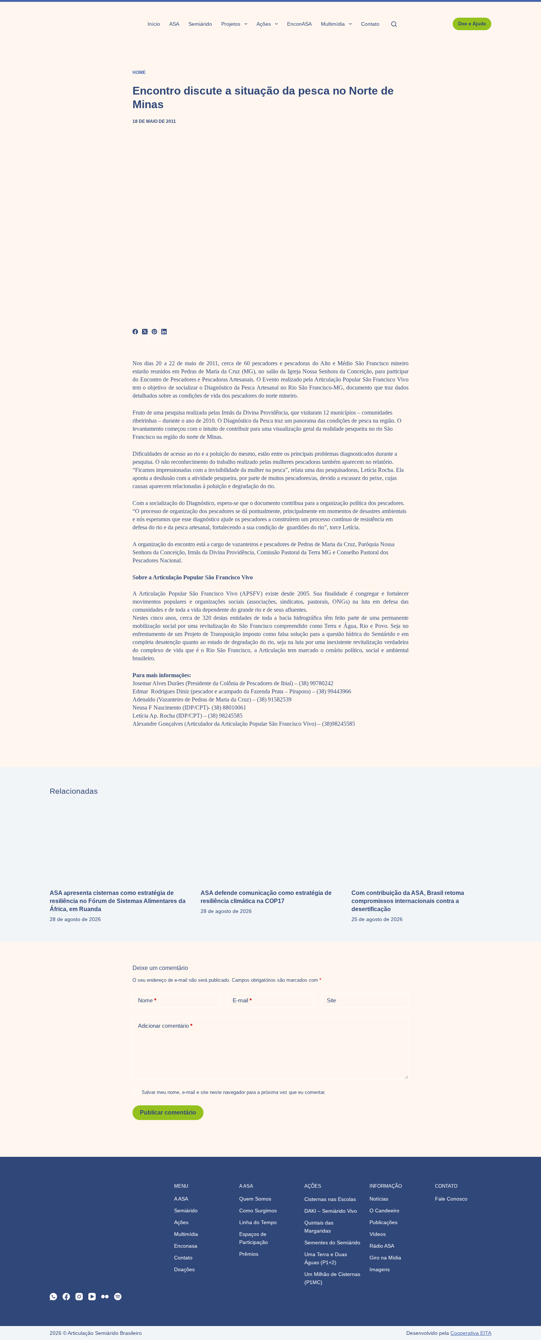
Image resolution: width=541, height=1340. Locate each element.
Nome (147, 1000)
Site (331, 1000)
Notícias (378, 1199)
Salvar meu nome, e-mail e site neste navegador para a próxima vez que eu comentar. (234, 1092)
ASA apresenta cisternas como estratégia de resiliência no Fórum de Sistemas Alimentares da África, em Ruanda (117, 901)
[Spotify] (117, 1296)
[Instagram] (79, 1296)
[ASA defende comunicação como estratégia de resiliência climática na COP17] (270, 842)
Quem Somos (255, 1199)
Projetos (230, 24)
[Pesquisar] (394, 24)
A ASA (181, 1199)
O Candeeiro (384, 1210)
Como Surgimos (258, 1210)
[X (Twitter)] (145, 331)
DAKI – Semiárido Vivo (330, 1211)
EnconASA (299, 24)
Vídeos (377, 1234)
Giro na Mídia (385, 1258)
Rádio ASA (381, 1246)
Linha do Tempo (258, 1222)
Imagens (379, 1269)
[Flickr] (105, 1296)
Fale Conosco (451, 1199)
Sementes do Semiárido (332, 1242)
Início (154, 24)
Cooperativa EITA (470, 1333)
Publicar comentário (168, 1112)
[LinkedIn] (164, 331)
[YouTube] (92, 1296)
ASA (174, 24)
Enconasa (185, 1246)
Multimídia (333, 24)
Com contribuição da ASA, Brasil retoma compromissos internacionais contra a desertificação (407, 901)
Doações (184, 1269)
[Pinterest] (155, 331)
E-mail (242, 1000)
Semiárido (200, 24)
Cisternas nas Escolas (330, 1199)
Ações (264, 24)
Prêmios (248, 1254)
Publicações (383, 1222)
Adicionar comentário (165, 1026)
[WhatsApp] (53, 1296)
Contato (370, 24)
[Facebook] (135, 331)
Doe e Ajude (472, 23)
